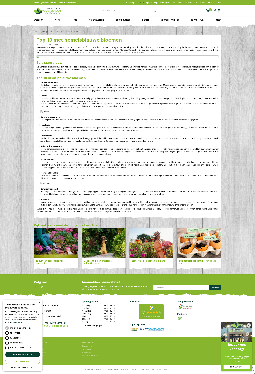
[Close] (248, 325)
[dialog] (22, 335)
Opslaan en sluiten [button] (22, 354)
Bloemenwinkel (40, 352)
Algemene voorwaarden (161, 369)
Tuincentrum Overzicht (129, 369)
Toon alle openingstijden (92, 325)
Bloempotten (87, 352)
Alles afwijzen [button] (23, 361)
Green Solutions (113, 369)
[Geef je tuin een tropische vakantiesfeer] (104, 243)
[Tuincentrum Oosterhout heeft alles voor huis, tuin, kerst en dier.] (47, 10)
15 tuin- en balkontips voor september (50, 262)
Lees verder (18, 322)
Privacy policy (145, 369)
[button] (22, 367)
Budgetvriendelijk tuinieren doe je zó (197, 262)
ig (219, 11)
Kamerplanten (87, 346)
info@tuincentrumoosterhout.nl (47, 316)
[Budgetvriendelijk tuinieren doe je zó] (199, 243)
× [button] (40, 303)
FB (36, 287)
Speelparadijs (39, 349)
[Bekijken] (209, 10)
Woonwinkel (39, 355)
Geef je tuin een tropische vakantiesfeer (98, 262)
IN (42, 287)
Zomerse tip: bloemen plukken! (148, 260)
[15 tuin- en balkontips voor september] (56, 243)
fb (215, 11)
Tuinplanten (86, 349)
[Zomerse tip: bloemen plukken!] (151, 243)
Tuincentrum (39, 346)
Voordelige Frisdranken (91, 355)
